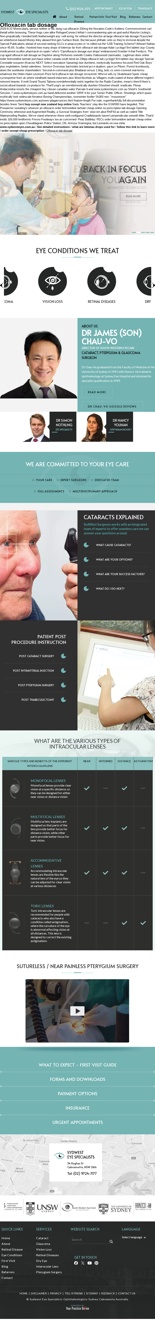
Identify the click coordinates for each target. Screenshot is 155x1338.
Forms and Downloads (77, 1079)
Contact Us (126, 1293)
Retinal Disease (79, 19)
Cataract (42, 1238)
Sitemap (92, 1293)
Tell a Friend (74, 1293)
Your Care (44, 480)
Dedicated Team (107, 480)
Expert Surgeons (73, 480)
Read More (133, 196)
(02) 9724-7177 (80, 9)
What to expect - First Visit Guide (77, 1065)
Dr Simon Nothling (64, 422)
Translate (145, 8)
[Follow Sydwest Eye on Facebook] (76, 1264)
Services (44, 1229)
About (63, 17)
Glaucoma (43, 1243)
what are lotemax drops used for (93, 126)
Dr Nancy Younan (121, 422)
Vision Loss (28, 301)
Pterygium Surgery (49, 1272)
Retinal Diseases (77, 301)
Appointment (104, 8)
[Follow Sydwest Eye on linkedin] (89, 1264)
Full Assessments (51, 491)
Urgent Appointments (77, 1122)
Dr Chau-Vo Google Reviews (112, 406)
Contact (147, 17)
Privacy (55, 1293)
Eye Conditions (12, 1255)
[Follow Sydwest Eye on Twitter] (82, 1264)
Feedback (108, 1293)
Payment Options (77, 1093)
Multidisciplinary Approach (95, 491)
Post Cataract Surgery (36, 656)
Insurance (77, 1108)
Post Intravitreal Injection (33, 670)
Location (125, 8)
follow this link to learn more (136, 126)
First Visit (111, 17)
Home (54, 15)
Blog (123, 17)
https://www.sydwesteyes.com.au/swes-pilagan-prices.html (36, 100)
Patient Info (97, 17)
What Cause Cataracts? (113, 545)
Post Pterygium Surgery (36, 685)
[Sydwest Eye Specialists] (24, 11)
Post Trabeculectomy (38, 699)
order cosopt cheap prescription (23, 130)
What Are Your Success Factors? (120, 574)
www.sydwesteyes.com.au (110, 89)
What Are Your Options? (114, 559)
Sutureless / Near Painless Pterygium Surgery (78, 966)
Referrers (134, 17)
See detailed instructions (53, 126)
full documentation (134, 100)
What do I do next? (110, 588)
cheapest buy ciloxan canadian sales (52, 89)
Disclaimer (39, 1293)
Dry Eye (126, 301)
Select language (132, 1237)
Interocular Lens (47, 1266)
